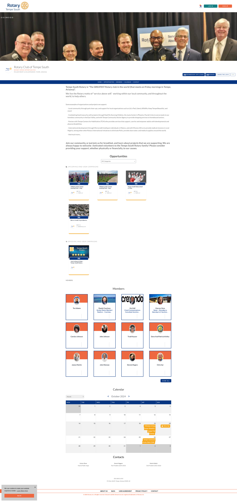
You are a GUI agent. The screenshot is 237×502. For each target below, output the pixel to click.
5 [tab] (8, 17)
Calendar (127, 82)
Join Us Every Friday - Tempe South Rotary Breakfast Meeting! (77, 262)
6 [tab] (10, 17)
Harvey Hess (160, 308)
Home (100, 82)
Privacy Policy (141, 491)
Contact (136, 82)
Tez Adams (77, 308)
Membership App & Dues (195, 74)
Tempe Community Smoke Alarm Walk (149, 441)
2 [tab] (3, 17)
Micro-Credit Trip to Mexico (79, 220)
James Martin (77, 365)
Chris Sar (160, 365)
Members (119, 82)
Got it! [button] (19, 495)
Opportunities (109, 82)
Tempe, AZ (80, 193)
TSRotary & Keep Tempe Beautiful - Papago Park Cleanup (150, 430)
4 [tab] (6, 17)
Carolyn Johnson (77, 336)
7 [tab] (12, 17)
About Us (104, 491)
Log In (210, 6)
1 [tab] (1, 17)
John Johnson (105, 336)
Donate (212, 74)
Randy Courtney (105, 308)
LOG (233, 74)
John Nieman (104, 365)
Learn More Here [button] (22, 491)
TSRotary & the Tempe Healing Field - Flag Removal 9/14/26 (105, 187)
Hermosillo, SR (82, 226)
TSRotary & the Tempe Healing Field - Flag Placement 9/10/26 (77, 187)
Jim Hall (132, 308)
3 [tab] (5, 17)
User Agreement (125, 491)
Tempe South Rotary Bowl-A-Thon (135, 187)
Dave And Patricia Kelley (160, 336)
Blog (113, 491)
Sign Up (225, 6)
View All (166, 381)
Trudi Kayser (132, 336)
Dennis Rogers (132, 365)
